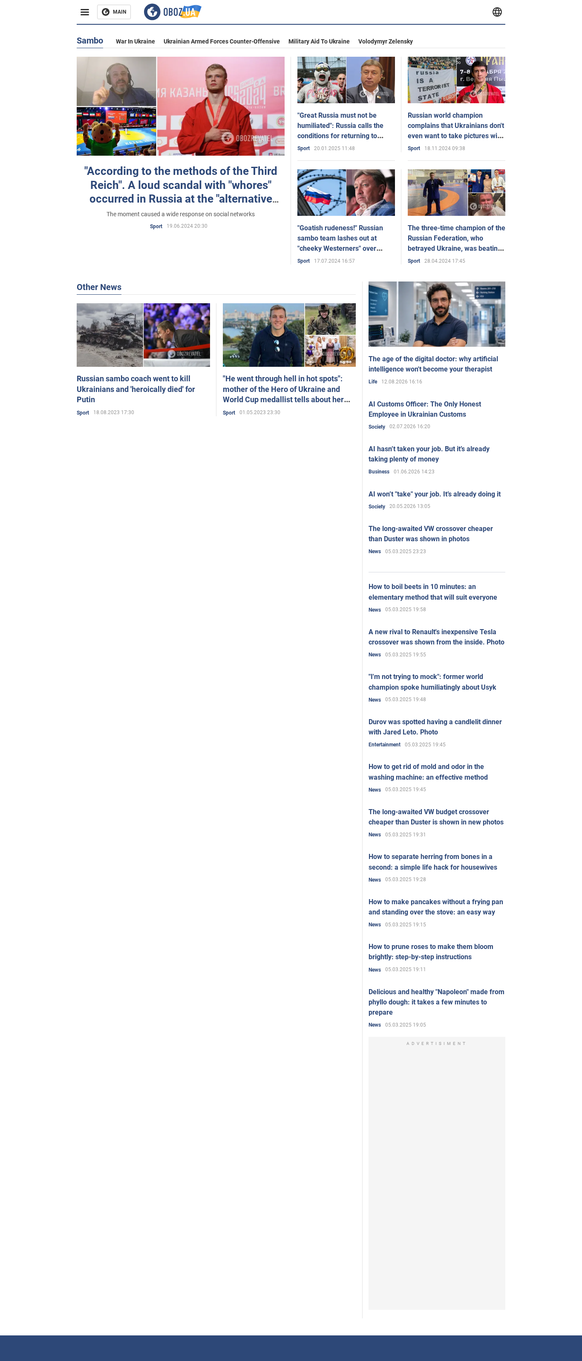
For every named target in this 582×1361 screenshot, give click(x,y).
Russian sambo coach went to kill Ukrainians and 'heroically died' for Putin (136, 389)
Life (373, 382)
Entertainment (384, 745)
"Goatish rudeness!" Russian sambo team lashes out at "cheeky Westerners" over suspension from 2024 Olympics (340, 248)
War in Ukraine (135, 41)
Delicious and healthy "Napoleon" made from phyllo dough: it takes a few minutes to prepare (436, 1002)
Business (379, 472)
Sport (156, 226)
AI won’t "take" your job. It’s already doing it (435, 494)
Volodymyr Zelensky (385, 41)
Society (377, 427)
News (375, 551)
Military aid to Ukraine (319, 41)
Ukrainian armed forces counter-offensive (222, 41)
